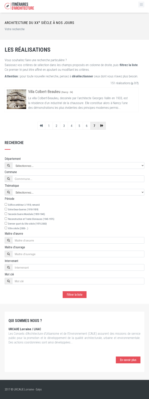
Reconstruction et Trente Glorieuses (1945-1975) (31, 219)
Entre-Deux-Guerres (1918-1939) (23, 209)
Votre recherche (15, 29)
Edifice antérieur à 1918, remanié (24, 204)
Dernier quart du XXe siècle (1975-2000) (27, 223)
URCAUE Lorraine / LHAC (25, 329)
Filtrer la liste (74, 294)
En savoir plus (128, 360)
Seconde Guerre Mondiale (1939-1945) (26, 214)
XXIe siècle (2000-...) (18, 228)
